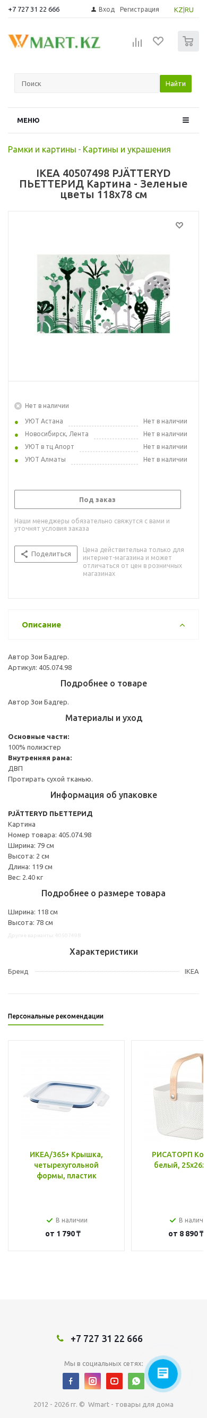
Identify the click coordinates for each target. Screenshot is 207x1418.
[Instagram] (92, 1381)
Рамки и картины (42, 149)
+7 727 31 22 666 (33, 9)
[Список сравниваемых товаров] (137, 46)
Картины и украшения (127, 149)
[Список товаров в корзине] (189, 49)
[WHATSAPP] (136, 1381)
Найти (176, 83)
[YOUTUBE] (114, 1381)
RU (189, 9)
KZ (178, 9)
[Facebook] (71, 1381)
